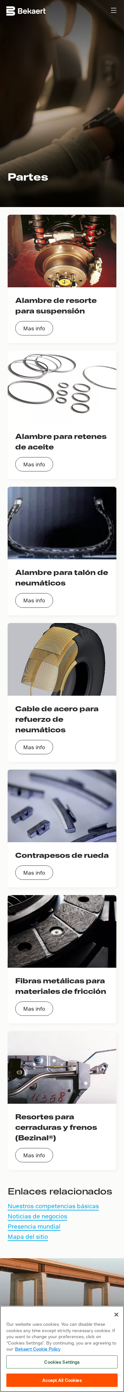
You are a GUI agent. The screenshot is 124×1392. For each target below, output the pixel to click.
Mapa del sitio (28, 1236)
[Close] (116, 1315)
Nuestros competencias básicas (53, 1205)
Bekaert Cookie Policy (37, 1348)
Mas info (34, 328)
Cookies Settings (61, 1362)
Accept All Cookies (61, 1380)
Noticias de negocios (37, 1216)
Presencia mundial (34, 1226)
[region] (62, 1349)
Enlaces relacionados (60, 1191)
